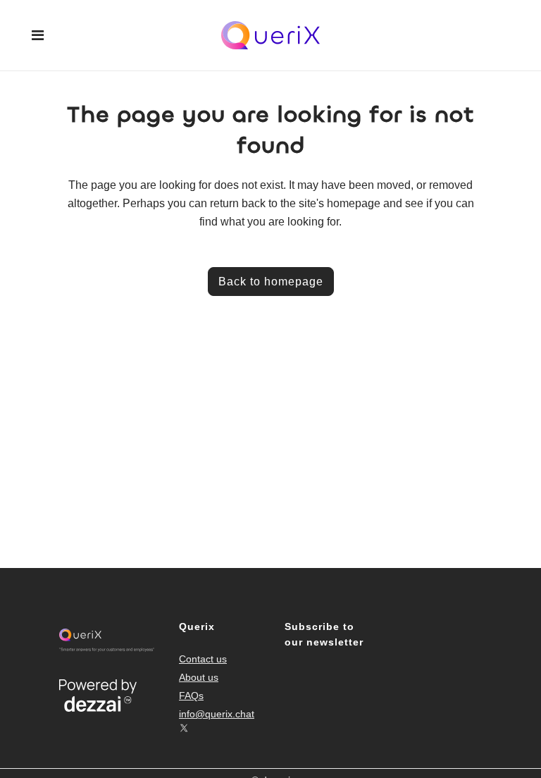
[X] (184, 728)
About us (198, 677)
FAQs (191, 695)
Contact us (203, 659)
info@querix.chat (216, 714)
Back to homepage (270, 282)
